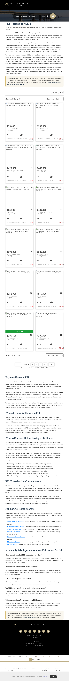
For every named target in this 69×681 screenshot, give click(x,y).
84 (45, 364)
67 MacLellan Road (12, 338)
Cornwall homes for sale (14, 531)
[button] (20, 631)
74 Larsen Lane (42, 171)
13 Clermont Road (42, 129)
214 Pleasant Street (43, 338)
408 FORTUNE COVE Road (15, 171)
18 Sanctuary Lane (12, 129)
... (40, 364)
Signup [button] (54, 92)
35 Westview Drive (42, 255)
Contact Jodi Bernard (29, 617)
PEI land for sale (12, 544)
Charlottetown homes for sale (15, 521)
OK (53, 676)
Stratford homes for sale (14, 529)
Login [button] (61, 92)
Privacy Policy (39, 657)
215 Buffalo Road (42, 297)
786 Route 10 (12, 213)
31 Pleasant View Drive (13, 255)
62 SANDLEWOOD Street (44, 213)
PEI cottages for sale (13, 542)
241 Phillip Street (12, 297)
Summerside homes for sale (15, 526)
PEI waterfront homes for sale (16, 537)
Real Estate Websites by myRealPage (52, 657)
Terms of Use (45, 676)
